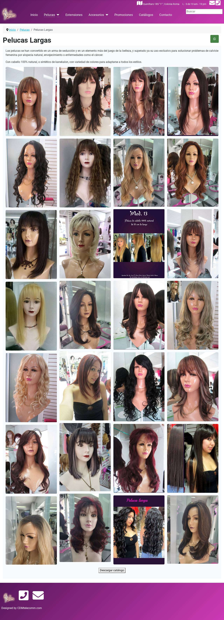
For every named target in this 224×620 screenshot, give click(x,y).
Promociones (123, 15)
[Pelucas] (57, 15)
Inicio (34, 15)
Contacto (165, 15)
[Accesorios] (106, 15)
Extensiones (73, 15)
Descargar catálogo (112, 570)
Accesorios (96, 15)
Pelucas (49, 15)
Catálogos (146, 15)
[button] (31, 101)
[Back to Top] (218, 613)
